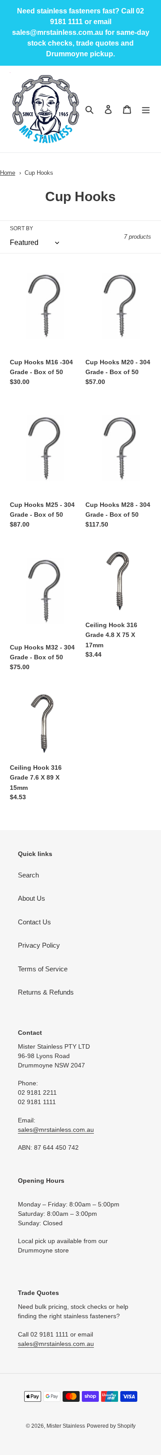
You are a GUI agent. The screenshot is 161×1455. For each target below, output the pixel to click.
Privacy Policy (39, 945)
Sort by (21, 228)
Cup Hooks (39, 172)
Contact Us (34, 922)
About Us (31, 898)
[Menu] (145, 109)
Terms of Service (43, 969)
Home (7, 172)
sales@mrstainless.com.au (56, 1129)
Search (28, 875)
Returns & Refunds (46, 992)
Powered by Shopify (111, 1426)
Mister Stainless (66, 1426)
